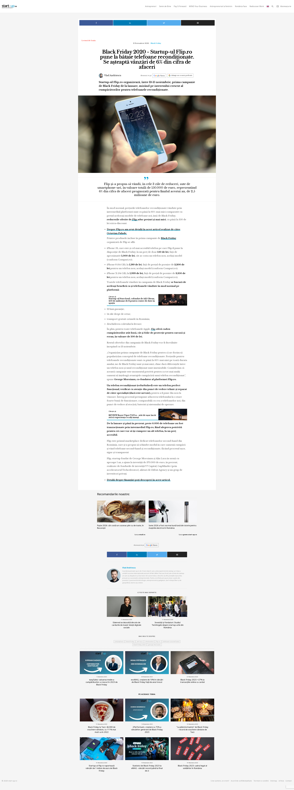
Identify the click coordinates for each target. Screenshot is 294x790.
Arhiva (281, 781)
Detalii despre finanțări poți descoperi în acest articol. (138, 480)
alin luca (140, 642)
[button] (272, 6)
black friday (130, 642)
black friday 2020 (139, 645)
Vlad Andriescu (112, 75)
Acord (241, 781)
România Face (241, 6)
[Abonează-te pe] (159, 76)
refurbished (149, 642)
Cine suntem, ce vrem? (220, 781)
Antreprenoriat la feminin (221, 6)
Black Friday (156, 43)
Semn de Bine (165, 6)
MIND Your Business (198, 6)
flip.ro (158, 642)
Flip (135, 219)
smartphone (119, 642)
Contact (289, 781)
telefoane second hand (171, 642)
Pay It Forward (180, 6)
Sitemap (273, 781)
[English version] (268, 6)
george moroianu (154, 645)
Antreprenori (150, 6)
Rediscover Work (257, 6)
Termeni (261, 781)
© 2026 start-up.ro (9, 781)
